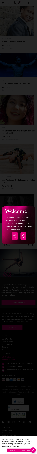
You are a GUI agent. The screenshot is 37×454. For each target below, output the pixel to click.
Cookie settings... (26, 450)
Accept (12, 450)
